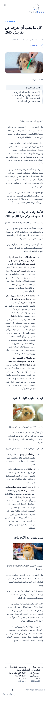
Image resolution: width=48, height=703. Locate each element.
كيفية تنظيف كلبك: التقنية (28, 98)
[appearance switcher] (13, 690)
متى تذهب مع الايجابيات (29, 101)
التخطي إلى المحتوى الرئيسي (29, 2)
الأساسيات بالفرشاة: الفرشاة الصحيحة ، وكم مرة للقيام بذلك (26, 94)
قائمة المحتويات (33, 87)
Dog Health (10, 21)
